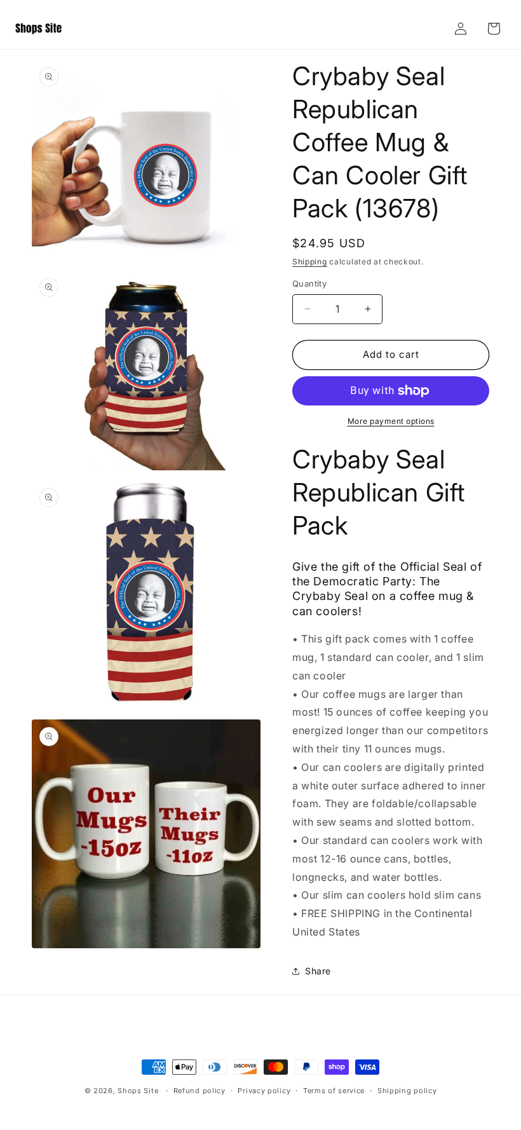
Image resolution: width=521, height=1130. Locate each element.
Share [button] (318, 970)
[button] (494, 29)
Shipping (309, 261)
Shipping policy (407, 1090)
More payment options (391, 421)
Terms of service (334, 1090)
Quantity (309, 283)
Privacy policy (264, 1090)
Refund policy (199, 1090)
